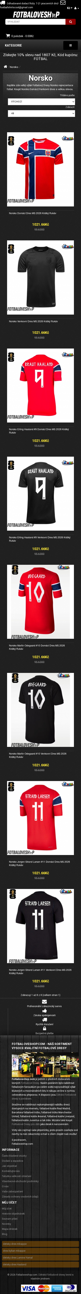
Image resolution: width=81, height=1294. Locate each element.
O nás (5, 1186)
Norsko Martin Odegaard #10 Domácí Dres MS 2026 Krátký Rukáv (37, 647)
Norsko (14, 67)
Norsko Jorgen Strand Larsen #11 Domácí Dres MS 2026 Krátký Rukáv (39, 863)
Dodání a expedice (12, 1160)
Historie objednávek (13, 1213)
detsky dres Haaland (14, 1264)
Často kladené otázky (14, 1155)
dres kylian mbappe (14, 1250)
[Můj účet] (76, 8)
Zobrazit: (70, 107)
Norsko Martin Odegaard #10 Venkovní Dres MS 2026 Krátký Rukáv (37, 755)
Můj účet (7, 1208)
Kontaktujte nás (11, 1171)
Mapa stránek (9, 1228)
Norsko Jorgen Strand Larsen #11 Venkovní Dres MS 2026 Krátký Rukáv (40, 971)
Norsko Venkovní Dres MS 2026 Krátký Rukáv (33, 321)
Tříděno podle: (67, 95)
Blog (4, 1234)
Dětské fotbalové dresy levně (55, 1274)
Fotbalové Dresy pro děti (26, 1124)
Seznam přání (9, 1218)
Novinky (6, 1223)
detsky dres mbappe (15, 1243)
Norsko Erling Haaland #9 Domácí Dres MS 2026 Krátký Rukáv (39, 430)
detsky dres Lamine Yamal (18, 1257)
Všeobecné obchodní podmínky (20, 1181)
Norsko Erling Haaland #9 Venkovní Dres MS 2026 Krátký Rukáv (39, 539)
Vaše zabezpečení (12, 1191)
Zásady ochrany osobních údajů (20, 1196)
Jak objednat (9, 1165)
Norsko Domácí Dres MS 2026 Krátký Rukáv (32, 213)
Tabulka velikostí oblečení (16, 1176)
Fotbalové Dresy (30, 1082)
